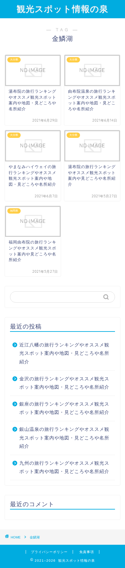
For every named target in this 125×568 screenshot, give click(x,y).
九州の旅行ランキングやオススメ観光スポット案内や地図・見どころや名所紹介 (64, 467)
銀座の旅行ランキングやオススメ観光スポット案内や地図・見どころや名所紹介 (64, 408)
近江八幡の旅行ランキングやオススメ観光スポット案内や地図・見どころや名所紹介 (64, 353)
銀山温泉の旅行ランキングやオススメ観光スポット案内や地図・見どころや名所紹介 (64, 438)
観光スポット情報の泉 (62, 8)
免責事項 (86, 552)
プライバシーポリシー (49, 552)
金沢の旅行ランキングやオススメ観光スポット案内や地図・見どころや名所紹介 (64, 383)
